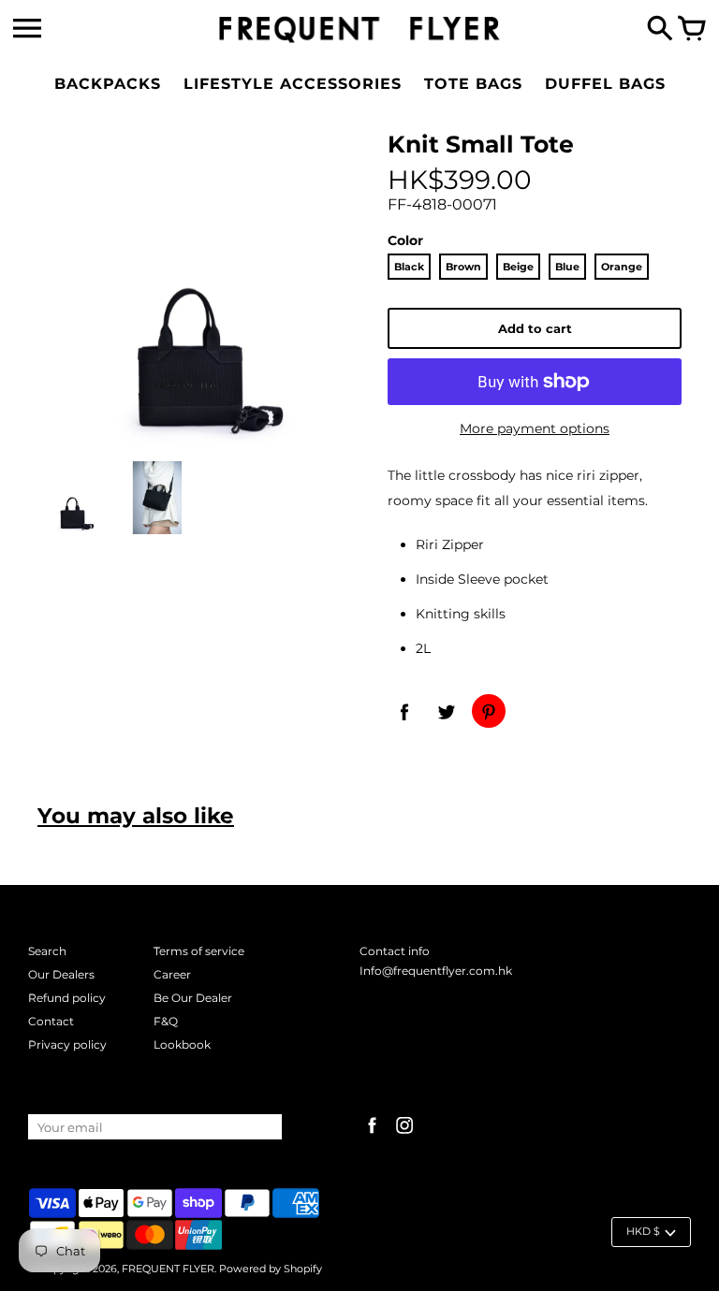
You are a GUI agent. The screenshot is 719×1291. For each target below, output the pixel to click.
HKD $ (643, 1231)
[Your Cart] (692, 30)
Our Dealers (61, 974)
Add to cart (535, 328)
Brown (463, 266)
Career (172, 974)
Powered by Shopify (270, 1268)
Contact (51, 1021)
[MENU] (27, 28)
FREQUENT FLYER (168, 1268)
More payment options (534, 428)
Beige (518, 266)
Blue (567, 266)
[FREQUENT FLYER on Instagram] (405, 1135)
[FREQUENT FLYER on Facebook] (372, 1135)
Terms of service (199, 951)
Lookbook (182, 1044)
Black (409, 266)
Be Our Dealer (193, 998)
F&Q (166, 1021)
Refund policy (67, 998)
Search (47, 951)
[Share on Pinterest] (489, 711)
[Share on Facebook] (404, 711)
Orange (621, 266)
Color (405, 240)
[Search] (660, 30)
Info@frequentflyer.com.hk (436, 971)
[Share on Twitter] (446, 711)
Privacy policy (67, 1044)
